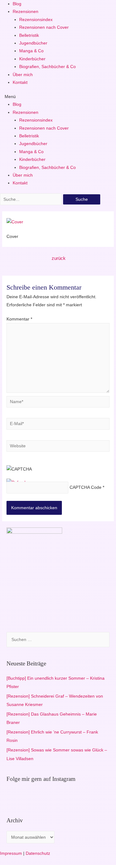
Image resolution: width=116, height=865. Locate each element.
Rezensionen (25, 11)
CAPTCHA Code (85, 487)
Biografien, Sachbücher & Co (47, 66)
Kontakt (20, 82)
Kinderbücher (32, 59)
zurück (59, 258)
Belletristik (29, 35)
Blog (17, 4)
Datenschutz (38, 853)
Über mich (23, 74)
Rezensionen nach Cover (44, 27)
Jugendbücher (33, 43)
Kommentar (19, 319)
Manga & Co (31, 51)
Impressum (11, 853)
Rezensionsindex (36, 19)
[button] (58, 97)
